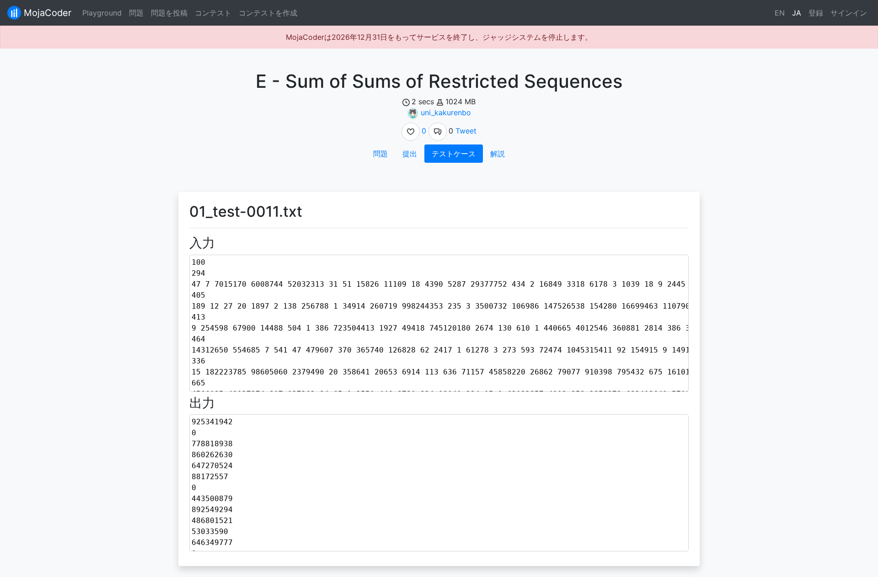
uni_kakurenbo (446, 112)
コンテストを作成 (268, 12)
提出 (409, 153)
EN (780, 12)
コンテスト (213, 12)
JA (796, 12)
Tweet (465, 130)
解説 (497, 153)
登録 (815, 12)
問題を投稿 (169, 12)
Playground (102, 12)
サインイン (848, 12)
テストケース (454, 153)
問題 (136, 12)
